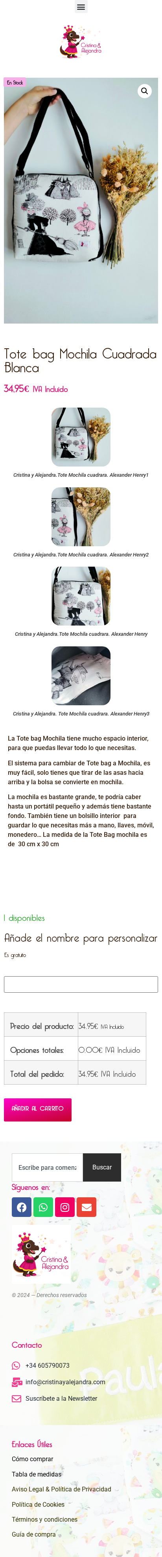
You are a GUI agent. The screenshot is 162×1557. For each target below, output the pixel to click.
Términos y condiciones (44, 1519)
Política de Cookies (38, 1504)
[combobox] (47, 1167)
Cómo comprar (32, 1459)
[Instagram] (65, 1207)
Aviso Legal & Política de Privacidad (61, 1489)
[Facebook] (21, 1207)
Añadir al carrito (38, 1107)
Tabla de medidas (36, 1474)
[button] (81, 6)
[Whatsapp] (43, 1207)
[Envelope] (86, 1207)
